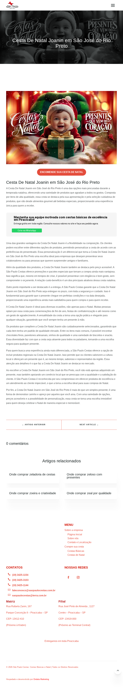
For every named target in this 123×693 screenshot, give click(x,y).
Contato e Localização (79, 542)
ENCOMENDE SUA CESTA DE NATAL (61, 172)
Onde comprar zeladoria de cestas (32, 474)
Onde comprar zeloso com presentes (84, 476)
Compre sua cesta (74, 546)
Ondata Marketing (41, 679)
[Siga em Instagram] (78, 577)
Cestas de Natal (76, 555)
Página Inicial (75, 534)
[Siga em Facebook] (68, 577)
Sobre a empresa (73, 530)
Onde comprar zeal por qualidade (89, 493)
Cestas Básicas (76, 551)
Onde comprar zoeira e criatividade (32, 493)
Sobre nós (73, 538)
